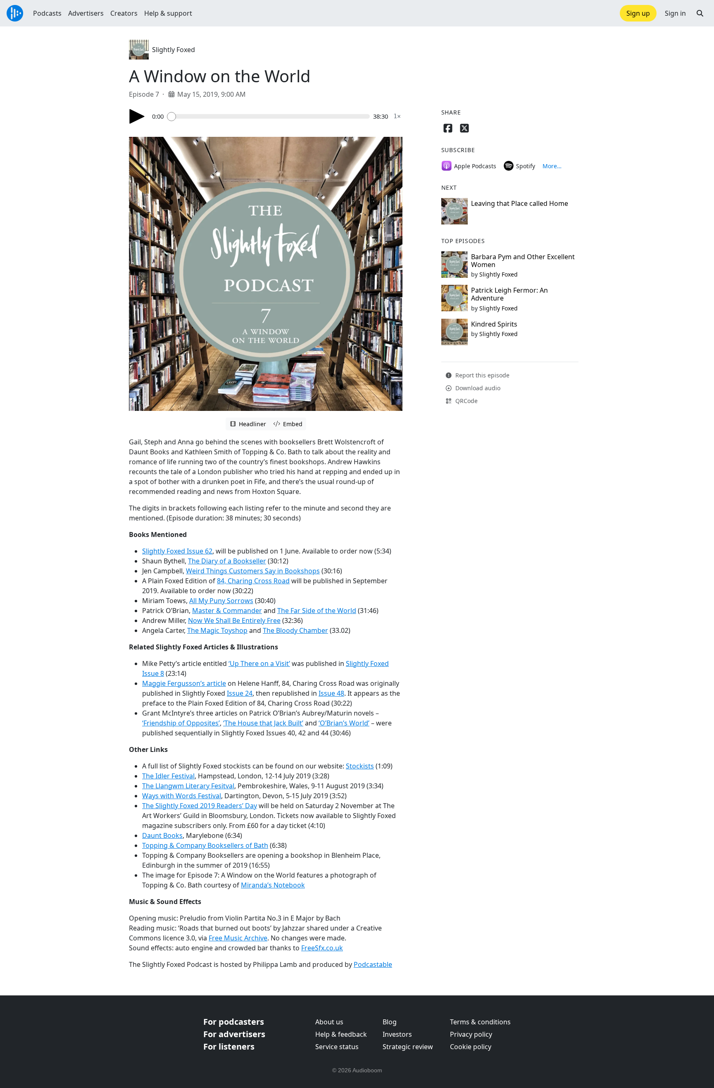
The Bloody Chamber (295, 630)
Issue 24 (239, 693)
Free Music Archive (238, 937)
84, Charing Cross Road (253, 580)
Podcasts (47, 13)
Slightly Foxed (173, 49)
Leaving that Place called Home (519, 203)
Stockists (360, 766)
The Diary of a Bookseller (227, 560)
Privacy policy (471, 1034)
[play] (137, 116)
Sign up (638, 13)
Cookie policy (470, 1046)
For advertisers (234, 1034)
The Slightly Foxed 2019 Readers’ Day (199, 805)
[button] (700, 13)
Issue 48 (331, 693)
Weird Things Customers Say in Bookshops (253, 570)
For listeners (229, 1046)
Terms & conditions (480, 1021)
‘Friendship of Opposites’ (181, 723)
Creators (124, 13)
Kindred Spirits (494, 324)
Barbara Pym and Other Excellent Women (523, 260)
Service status (337, 1046)
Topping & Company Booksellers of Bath (205, 845)
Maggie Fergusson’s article (184, 683)
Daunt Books (162, 835)
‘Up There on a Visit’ (259, 663)
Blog (390, 1021)
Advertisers (86, 13)
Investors (397, 1034)
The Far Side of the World (316, 610)
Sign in (675, 13)
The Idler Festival (168, 775)
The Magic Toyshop (217, 630)
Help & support (168, 13)
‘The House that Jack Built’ (263, 723)
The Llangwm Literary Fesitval (188, 785)
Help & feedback (341, 1034)
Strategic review (408, 1046)
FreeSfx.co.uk (322, 947)
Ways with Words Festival (181, 795)
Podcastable (373, 964)
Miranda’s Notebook (273, 885)
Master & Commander (227, 610)
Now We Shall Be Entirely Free (234, 620)
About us (329, 1021)
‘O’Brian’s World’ (344, 723)
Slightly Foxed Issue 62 (177, 551)
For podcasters (233, 1021)
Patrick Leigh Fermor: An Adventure (509, 294)
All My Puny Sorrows (221, 600)
